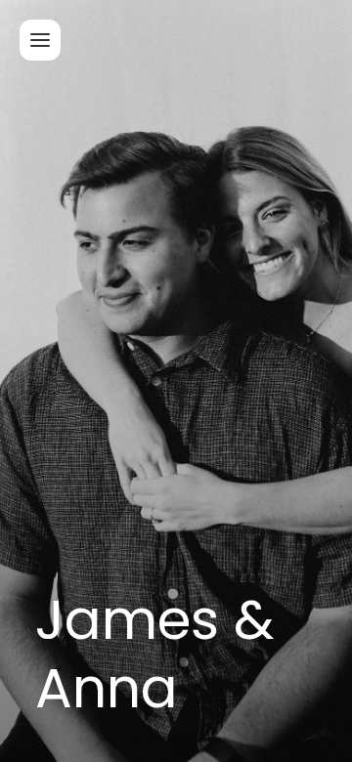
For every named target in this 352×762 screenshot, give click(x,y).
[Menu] (40, 40)
